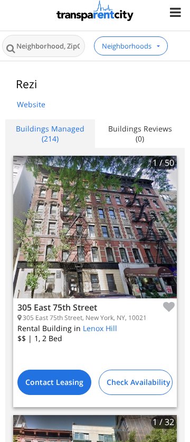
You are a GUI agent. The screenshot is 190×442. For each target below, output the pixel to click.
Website (31, 104)
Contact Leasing (54, 382)
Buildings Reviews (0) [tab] (140, 134)
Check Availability (138, 382)
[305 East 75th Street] (95, 235)
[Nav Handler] (176, 12)
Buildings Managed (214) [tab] (50, 134)
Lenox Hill (100, 328)
